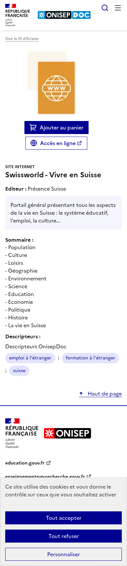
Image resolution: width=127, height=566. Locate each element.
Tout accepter (63, 518)
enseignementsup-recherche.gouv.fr (45, 476)
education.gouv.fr (25, 463)
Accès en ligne (58, 143)
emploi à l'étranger (30, 358)
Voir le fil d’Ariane (21, 39)
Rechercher (104, 7)
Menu (117, 7)
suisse (19, 370)
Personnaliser (63, 554)
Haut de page (104, 394)
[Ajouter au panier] (35, 127)
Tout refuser (64, 536)
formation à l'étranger (90, 358)
